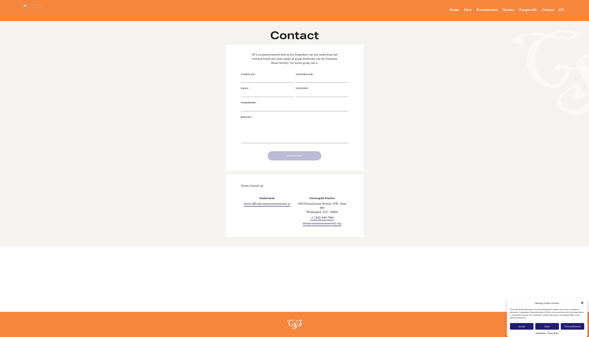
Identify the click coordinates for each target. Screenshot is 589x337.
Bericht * (247, 117)
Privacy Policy (553, 333)
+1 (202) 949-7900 (322, 218)
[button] (582, 303)
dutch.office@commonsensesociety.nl (267, 204)
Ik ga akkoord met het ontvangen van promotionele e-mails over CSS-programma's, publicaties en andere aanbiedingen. (294, 288)
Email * (245, 88)
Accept (521, 326)
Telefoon (302, 88)
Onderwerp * (249, 102)
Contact (548, 10)
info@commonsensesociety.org (322, 223)
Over (468, 10)
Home (454, 10)
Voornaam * (248, 74)
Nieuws (508, 10)
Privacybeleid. (300, 298)
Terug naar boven (571, 321)
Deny (547, 326)
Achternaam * (305, 74)
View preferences (572, 326)
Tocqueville (528, 10)
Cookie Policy (541, 333)
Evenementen (487, 10)
